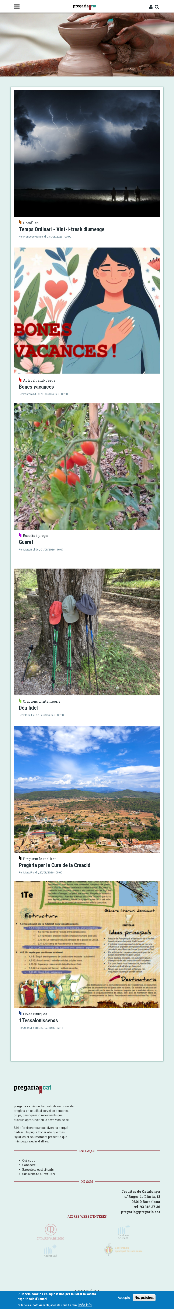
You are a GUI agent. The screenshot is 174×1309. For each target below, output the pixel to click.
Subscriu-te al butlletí (38, 1174)
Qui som (28, 1160)
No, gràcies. (144, 1297)
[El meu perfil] (151, 7)
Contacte (29, 1165)
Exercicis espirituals (38, 1169)
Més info (85, 1305)
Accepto (124, 1298)
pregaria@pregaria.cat (140, 1212)
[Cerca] (157, 7)
